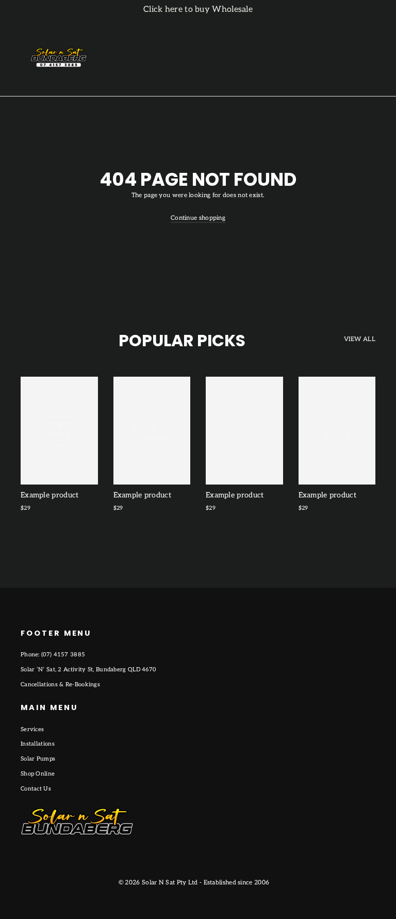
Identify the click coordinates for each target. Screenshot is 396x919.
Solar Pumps (38, 758)
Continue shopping (198, 218)
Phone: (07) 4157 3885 (53, 654)
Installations (38, 743)
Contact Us (36, 788)
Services (32, 729)
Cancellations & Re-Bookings (60, 684)
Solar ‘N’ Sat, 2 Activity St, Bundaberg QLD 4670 (88, 669)
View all (359, 339)
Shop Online (38, 773)
